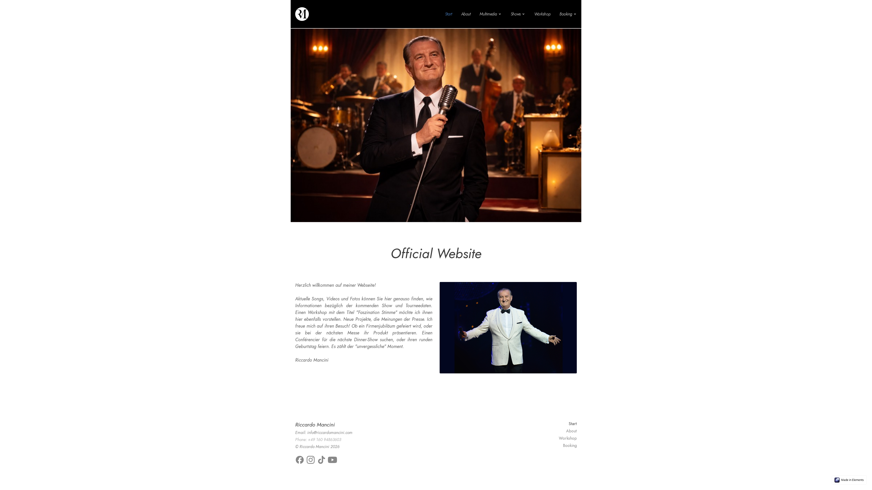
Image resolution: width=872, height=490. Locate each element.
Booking (566, 14)
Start (448, 14)
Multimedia (488, 14)
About (466, 14)
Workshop (542, 14)
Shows (516, 14)
